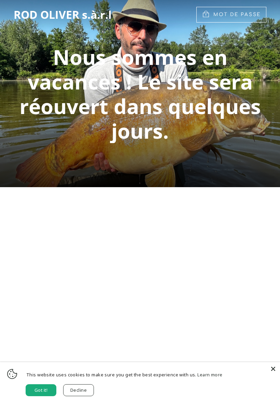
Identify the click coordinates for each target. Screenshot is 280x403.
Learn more (209, 375)
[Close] (273, 368)
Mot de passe (237, 14)
